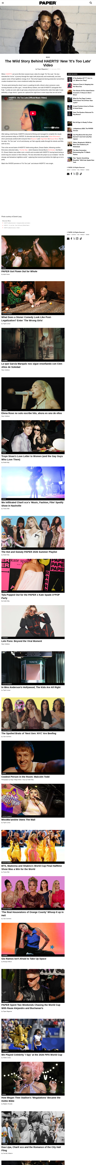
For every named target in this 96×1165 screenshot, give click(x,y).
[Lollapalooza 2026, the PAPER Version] (69, 130)
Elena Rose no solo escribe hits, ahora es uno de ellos (31, 413)
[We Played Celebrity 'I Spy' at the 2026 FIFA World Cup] (33, 1034)
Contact (73, 169)
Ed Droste (51, 150)
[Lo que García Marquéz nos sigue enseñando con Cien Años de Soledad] (33, 343)
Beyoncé (34, 139)
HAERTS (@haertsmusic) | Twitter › (12, 227)
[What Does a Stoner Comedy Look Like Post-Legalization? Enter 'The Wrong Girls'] (33, 297)
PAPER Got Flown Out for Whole (19, 271)
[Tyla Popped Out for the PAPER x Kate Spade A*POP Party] (33, 574)
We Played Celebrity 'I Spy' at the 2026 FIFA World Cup (31, 1054)
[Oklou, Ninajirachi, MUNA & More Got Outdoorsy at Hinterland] (69, 143)
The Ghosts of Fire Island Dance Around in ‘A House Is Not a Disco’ (83, 93)
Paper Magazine (43, 69)
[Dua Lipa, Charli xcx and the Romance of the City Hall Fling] (33, 1127)
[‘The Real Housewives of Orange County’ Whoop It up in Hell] (33, 892)
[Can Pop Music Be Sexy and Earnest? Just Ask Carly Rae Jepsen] (69, 136)
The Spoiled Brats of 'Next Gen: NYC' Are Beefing (28, 733)
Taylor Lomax (6, 323)
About (68, 169)
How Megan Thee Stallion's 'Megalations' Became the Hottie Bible (30, 1099)
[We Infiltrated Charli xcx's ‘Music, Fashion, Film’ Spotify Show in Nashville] (33, 482)
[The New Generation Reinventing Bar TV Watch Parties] (69, 151)
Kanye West (54, 139)
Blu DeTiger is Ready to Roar (82, 122)
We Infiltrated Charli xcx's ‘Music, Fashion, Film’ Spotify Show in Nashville (32, 504)
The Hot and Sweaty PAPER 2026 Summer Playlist (29, 552)
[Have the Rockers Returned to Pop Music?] (69, 113)
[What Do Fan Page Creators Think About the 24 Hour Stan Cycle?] (69, 99)
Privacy (82, 169)
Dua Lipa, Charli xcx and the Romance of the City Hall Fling (31, 1149)
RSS (78, 169)
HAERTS (9, 74)
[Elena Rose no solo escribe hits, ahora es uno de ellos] (33, 393)
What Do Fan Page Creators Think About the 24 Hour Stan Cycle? (83, 100)
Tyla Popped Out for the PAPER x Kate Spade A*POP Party (30, 596)
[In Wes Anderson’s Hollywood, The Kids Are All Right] (33, 667)
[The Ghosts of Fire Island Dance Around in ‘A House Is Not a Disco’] (69, 92)
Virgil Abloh (44, 139)
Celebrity (5, 1001)
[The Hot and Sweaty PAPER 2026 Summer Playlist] (33, 531)
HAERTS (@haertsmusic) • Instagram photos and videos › (17, 223)
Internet (5, 638)
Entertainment (7, 314)
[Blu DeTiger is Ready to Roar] (69, 123)
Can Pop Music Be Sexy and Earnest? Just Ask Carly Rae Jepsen (82, 137)
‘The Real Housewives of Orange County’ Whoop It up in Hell (32, 914)
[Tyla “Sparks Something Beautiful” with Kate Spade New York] (69, 159)
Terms (87, 169)
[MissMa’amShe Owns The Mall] (33, 799)
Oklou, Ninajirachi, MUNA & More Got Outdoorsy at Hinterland (82, 144)
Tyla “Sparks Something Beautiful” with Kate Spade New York (83, 160)
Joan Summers (7, 736)
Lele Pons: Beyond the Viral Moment (21, 641)
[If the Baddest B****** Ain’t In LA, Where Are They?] (69, 79)
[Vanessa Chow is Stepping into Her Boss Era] (69, 85)
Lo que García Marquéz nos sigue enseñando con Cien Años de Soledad (31, 365)
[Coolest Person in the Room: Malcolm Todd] (33, 756)
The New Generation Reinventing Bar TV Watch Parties (81, 152)
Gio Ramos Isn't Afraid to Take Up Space (23, 958)
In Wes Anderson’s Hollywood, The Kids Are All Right (30, 687)
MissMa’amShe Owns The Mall (18, 819)
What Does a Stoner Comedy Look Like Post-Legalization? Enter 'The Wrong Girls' (26, 319)
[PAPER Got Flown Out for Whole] (33, 251)
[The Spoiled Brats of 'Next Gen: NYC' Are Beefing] (33, 713)
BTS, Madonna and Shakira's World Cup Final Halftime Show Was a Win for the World (31, 867)
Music (48, 57)
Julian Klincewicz (54, 136)
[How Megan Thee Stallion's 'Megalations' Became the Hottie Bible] (33, 1077)
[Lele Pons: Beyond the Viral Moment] (33, 621)
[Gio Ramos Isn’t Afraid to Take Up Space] (33, 938)
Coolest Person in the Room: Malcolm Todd (25, 776)
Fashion (4, 591)
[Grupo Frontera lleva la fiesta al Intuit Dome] (69, 107)
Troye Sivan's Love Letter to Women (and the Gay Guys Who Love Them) (32, 458)
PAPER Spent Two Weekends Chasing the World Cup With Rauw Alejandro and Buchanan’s (30, 1006)
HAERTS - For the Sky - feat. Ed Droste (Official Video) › (17, 225)
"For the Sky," (23, 150)
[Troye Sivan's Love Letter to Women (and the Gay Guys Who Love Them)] (33, 436)
